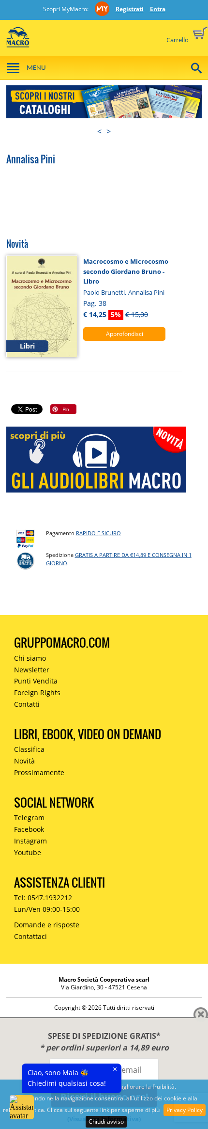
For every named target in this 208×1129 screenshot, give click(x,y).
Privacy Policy (184, 1110)
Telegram (29, 817)
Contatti (27, 704)
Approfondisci (124, 334)
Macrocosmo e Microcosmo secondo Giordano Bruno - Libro (125, 271)
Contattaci (30, 936)
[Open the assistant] (22, 1107)
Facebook (29, 829)
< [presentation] (99, 131)
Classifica (29, 749)
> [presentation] (108, 131)
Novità (24, 760)
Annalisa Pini (146, 292)
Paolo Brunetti (104, 292)
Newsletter (31, 669)
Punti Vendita (36, 680)
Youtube (27, 852)
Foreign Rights (37, 692)
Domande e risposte (46, 924)
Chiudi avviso (106, 1121)
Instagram (30, 840)
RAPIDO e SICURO (98, 533)
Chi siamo (30, 658)
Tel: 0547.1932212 (43, 897)
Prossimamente (39, 772)
